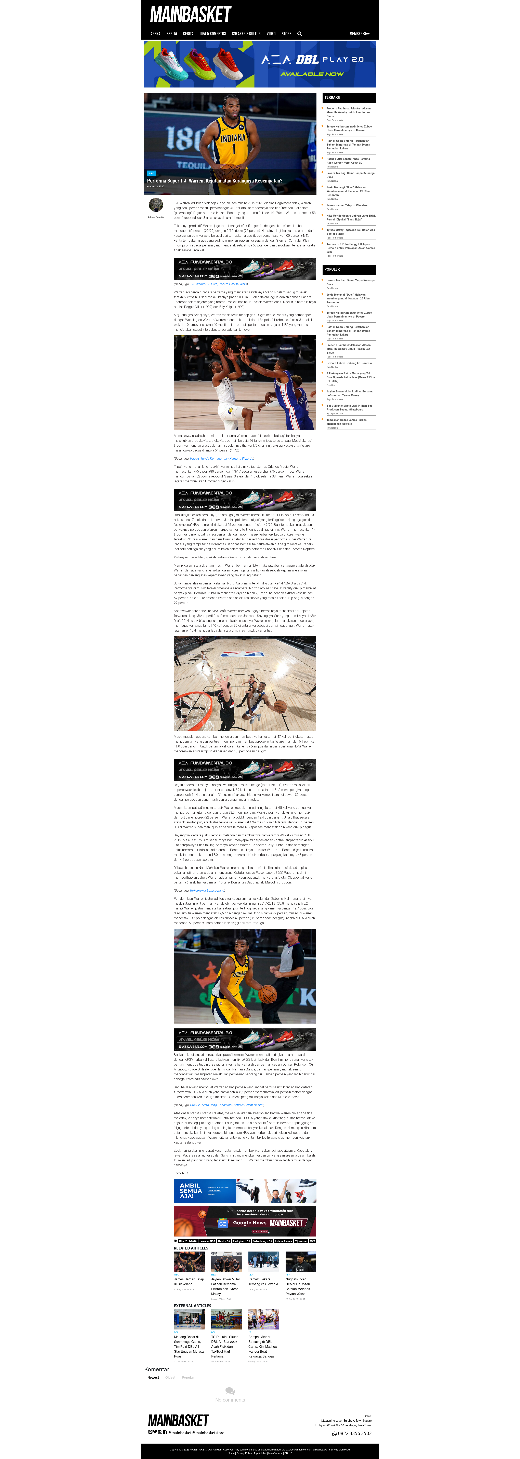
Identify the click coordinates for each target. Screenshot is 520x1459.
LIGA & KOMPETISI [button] (213, 34)
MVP (312, 1241)
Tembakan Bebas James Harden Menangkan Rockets (347, 421)
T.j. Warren (301, 1241)
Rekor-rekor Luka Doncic (207, 890)
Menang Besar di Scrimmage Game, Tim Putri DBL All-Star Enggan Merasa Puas (189, 1346)
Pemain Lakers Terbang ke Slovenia (263, 1281)
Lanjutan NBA (207, 1241)
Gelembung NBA (262, 1241)
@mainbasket (180, 1432)
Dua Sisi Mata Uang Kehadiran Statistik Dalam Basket (226, 1105)
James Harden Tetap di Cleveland (189, 1281)
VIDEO (271, 34)
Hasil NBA (224, 1241)
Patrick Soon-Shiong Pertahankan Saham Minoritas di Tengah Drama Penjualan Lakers (348, 144)
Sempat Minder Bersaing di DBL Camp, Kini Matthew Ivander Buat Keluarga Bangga (262, 1346)
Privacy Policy (244, 1453)
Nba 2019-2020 (188, 1241)
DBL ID (288, 1453)
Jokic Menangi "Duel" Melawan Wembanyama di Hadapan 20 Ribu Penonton (348, 191)
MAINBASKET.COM (201, 1449)
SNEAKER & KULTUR (246, 34)
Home (231, 1453)
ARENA (155, 34)
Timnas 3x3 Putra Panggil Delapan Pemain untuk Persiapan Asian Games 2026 (351, 248)
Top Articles (260, 1453)
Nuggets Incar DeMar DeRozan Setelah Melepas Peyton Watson (298, 1286)
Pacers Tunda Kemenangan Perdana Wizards (221, 458)
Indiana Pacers (283, 1241)
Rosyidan (331, 385)
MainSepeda (275, 1453)
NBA (151, 173)
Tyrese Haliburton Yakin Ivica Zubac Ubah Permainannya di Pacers (349, 128)
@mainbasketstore (208, 1432)
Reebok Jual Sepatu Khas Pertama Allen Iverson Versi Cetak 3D (348, 160)
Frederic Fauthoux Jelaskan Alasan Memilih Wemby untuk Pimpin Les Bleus (349, 112)
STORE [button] (286, 34)
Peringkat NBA (241, 1241)
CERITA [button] (188, 34)
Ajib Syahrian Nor (335, 413)
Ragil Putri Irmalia (335, 120)
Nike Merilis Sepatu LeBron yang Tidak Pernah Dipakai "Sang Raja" (351, 217)
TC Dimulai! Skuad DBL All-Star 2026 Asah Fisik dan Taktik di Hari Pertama (224, 1346)
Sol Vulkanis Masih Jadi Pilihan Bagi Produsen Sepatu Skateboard (350, 407)
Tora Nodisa (332, 166)
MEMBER (356, 34)
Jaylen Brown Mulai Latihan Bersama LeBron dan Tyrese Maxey (225, 1286)
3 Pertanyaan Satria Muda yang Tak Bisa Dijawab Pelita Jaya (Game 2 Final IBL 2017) (351, 377)
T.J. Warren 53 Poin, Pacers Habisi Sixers (218, 284)
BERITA (172, 34)
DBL (176, 1332)
